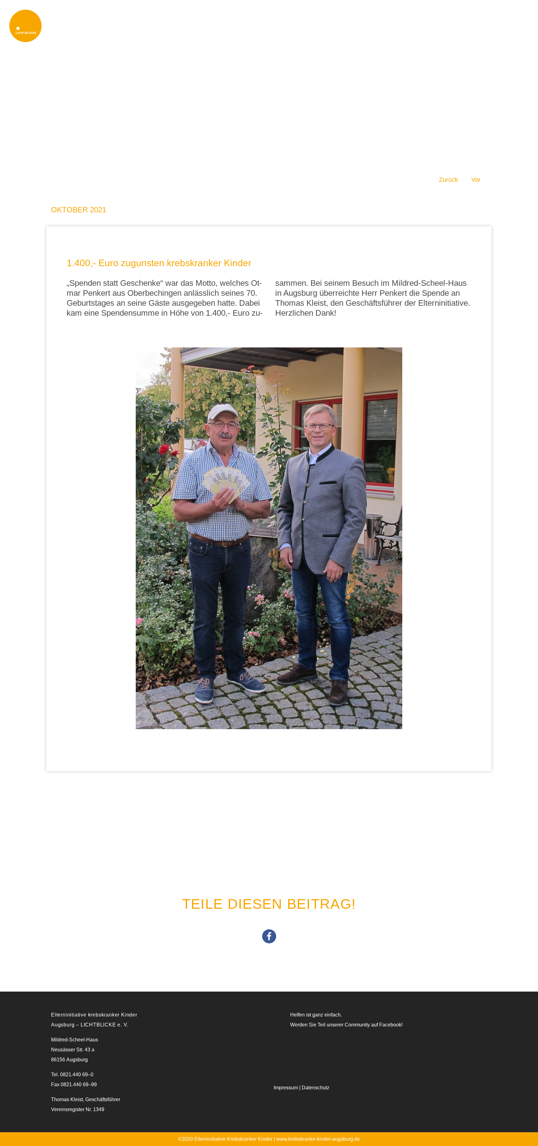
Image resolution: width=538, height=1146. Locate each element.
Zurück (448, 179)
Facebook (390, 1024)
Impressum (286, 1087)
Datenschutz (315, 1087)
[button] (269, 936)
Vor (476, 179)
